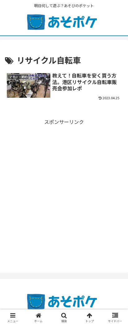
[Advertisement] (64, 190)
